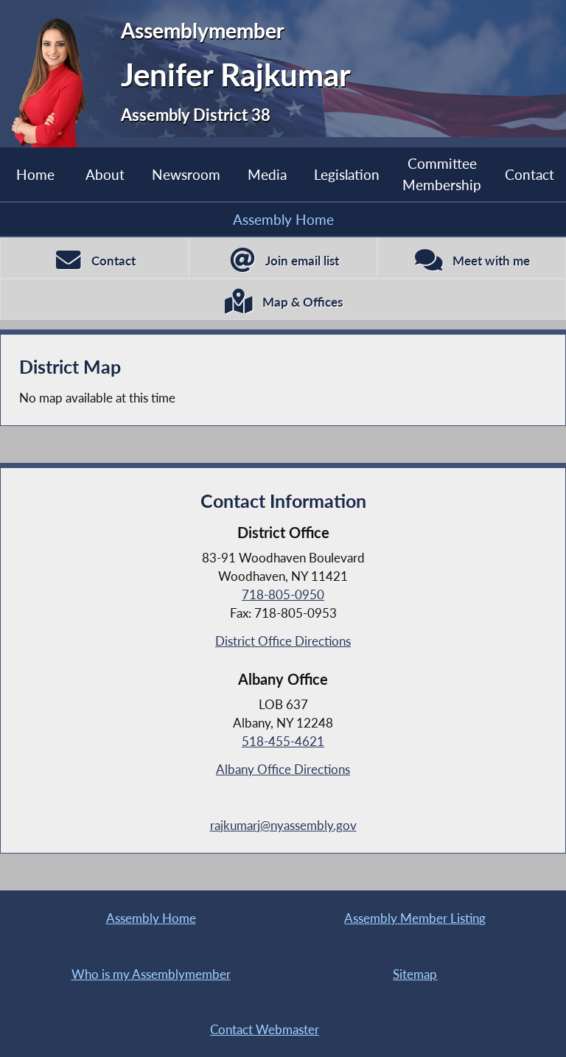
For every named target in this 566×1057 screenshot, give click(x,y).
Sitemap (415, 974)
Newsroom (186, 174)
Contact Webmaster (264, 1029)
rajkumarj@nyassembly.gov (283, 825)
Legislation (347, 174)
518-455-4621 (283, 741)
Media (267, 174)
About (105, 174)
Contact (529, 174)
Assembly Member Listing (415, 918)
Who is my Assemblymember (151, 974)
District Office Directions (283, 641)
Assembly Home (283, 219)
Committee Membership (441, 173)
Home (35, 174)
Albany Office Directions (283, 769)
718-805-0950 (283, 594)
